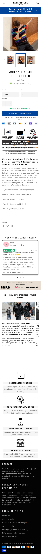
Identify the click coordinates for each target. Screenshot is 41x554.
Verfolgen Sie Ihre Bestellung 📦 (14, 522)
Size (22, 89)
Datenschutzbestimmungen (13, 533)
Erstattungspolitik (9, 536)
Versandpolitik (8, 526)
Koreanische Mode (13, 543)
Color (4, 89)
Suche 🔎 (6, 516)
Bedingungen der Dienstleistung (15, 529)
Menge (4, 99)
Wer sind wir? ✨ (9, 519)
